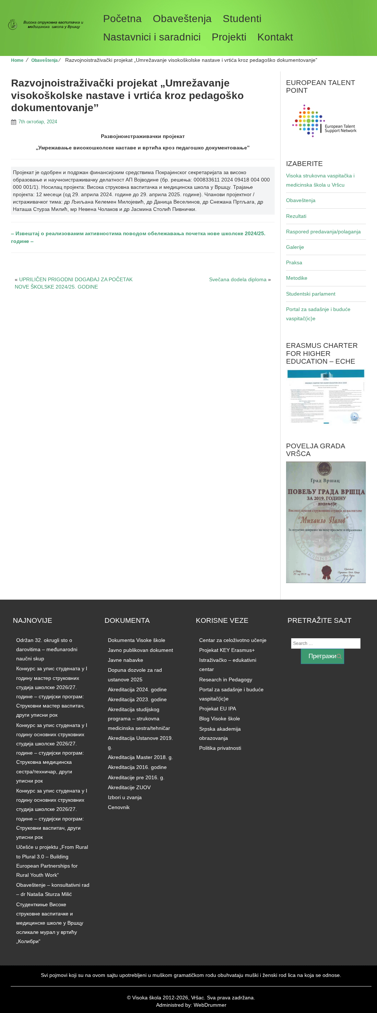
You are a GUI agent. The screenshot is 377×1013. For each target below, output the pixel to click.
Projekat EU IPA (217, 709)
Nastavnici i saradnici (152, 37)
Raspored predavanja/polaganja (323, 231)
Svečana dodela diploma (238, 279)
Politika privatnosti (220, 748)
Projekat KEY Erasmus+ (227, 650)
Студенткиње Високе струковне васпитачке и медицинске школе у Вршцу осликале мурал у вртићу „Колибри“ (49, 923)
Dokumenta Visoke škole (136, 640)
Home (17, 60)
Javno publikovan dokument (140, 650)
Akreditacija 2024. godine (137, 689)
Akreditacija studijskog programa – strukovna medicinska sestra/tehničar (139, 718)
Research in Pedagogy (225, 679)
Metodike (296, 278)
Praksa (294, 262)
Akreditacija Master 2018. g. (140, 757)
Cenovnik (119, 807)
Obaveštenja (182, 18)
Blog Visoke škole (219, 718)
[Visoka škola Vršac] (48, 25)
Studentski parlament (310, 294)
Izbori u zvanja (125, 797)
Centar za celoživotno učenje (233, 640)
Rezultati (296, 216)
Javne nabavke (125, 660)
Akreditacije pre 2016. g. (136, 777)
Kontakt (275, 37)
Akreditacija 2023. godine (137, 699)
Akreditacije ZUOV (129, 787)
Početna (122, 18)
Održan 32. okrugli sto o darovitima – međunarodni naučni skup (46, 649)
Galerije (295, 247)
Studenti (242, 18)
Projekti (229, 37)
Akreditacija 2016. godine (137, 767)
